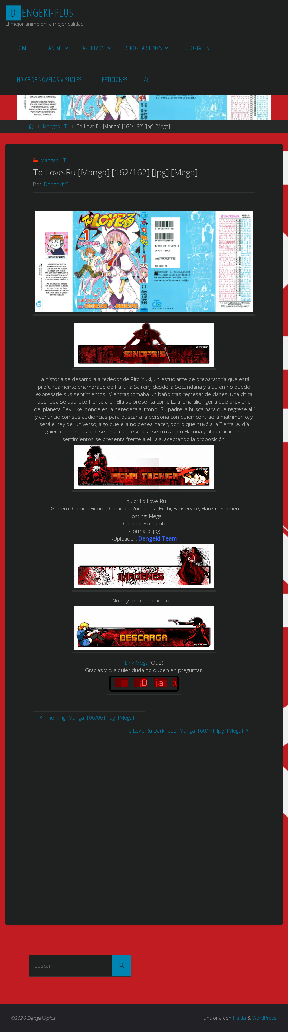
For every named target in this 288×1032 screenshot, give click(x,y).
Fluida (238, 1017)
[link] (146, 79)
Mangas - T (55, 126)
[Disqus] (144, 825)
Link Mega (136, 662)
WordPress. (264, 1017)
